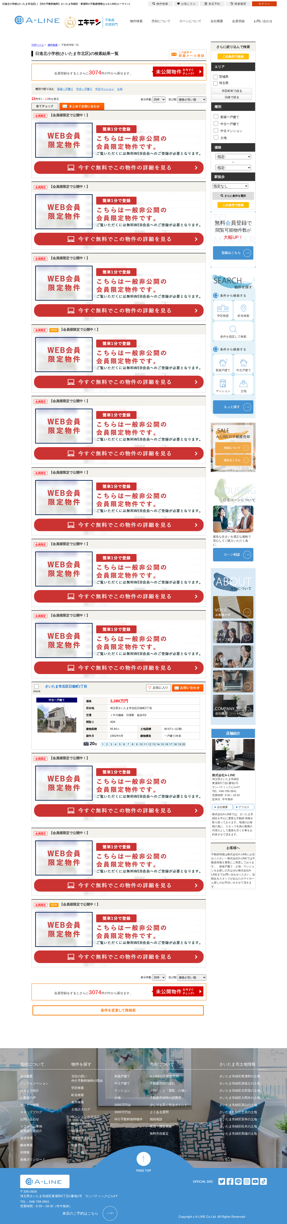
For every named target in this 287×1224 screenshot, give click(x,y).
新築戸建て (122, 1076)
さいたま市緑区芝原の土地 (238, 1112)
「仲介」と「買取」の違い (168, 1090)
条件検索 (77, 1102)
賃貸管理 (26, 1138)
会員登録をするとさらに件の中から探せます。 (93, 72)
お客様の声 (28, 1097)
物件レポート (80, 1123)
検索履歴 (240, 3)
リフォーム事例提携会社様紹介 (31, 1129)
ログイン (264, 3)
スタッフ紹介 (29, 1090)
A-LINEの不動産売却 (164, 1076)
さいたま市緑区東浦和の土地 (239, 1076)
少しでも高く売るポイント (168, 1105)
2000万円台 (122, 1105)
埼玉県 (223, 83)
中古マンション (104, 89)
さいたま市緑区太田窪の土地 (239, 1090)
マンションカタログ (85, 1116)
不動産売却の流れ (162, 1083)
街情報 (25, 1152)
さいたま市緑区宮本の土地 (238, 1119)
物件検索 (136, 21)
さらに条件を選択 (235, 195)
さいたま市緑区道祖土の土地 (239, 1083)
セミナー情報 (29, 1105)
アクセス (244, 807)
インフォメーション (34, 1083)
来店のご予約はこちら (80, 1213)
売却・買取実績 (161, 1126)
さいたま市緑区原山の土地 (238, 1105)
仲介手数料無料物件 (128, 1119)
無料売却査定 (159, 1133)
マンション (122, 1090)
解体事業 (26, 1145)
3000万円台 (122, 1112)
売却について (161, 21)
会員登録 (238, 21)
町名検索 (77, 1095)
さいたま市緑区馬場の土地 (238, 1133)
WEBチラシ (79, 1131)
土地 (119, 89)
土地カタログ (80, 1109)
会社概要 (217, 21)
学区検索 (77, 1088)
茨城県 (223, 76)
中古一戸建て (84, 89)
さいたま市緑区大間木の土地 (239, 1097)
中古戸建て (122, 1083)
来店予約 (214, 3)
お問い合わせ (263, 21)
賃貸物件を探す (82, 1138)
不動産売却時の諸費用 (165, 1097)
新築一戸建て (65, 89)
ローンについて (190, 21)
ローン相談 (79, 1152)
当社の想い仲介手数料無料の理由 (87, 1078)
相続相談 (156, 1119)
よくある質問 (159, 1112)
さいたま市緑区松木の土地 (238, 1126)
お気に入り (188, 3)
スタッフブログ (31, 1112)
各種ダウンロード (32, 1159)
